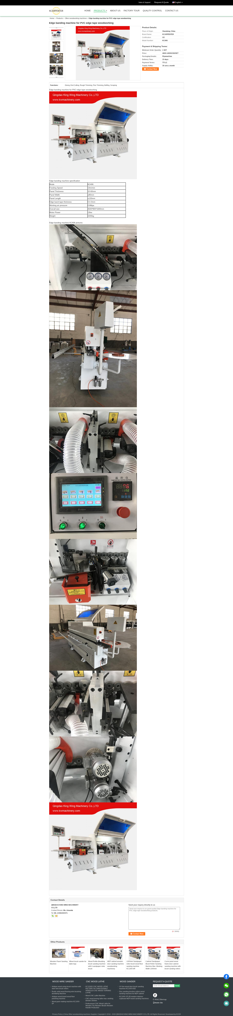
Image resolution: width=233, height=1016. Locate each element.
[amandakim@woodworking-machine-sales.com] (226, 1003)
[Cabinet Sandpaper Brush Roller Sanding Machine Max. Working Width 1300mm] (154, 953)
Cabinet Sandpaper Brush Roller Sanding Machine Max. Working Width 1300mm (154, 965)
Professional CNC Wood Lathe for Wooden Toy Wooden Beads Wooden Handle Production (99, 1006)
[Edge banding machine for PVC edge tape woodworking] (103, 53)
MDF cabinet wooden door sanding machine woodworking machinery (115, 965)
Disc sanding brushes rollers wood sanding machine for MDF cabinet (132, 993)
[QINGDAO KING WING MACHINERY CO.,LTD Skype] (52, 915)
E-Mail (155, 999)
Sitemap (163, 999)
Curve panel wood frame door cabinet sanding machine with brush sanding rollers (173, 965)
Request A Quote (161, 2)
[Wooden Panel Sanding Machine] (58, 953)
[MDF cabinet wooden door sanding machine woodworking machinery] (116, 953)
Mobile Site (159, 1003)
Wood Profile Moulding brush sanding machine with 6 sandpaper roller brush (96, 965)
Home (87, 11)
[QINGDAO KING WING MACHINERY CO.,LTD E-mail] (56, 915)
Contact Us (171, 11)
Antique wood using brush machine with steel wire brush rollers (66, 988)
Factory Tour (132, 11)
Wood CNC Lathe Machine (95, 996)
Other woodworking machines (76, 18)
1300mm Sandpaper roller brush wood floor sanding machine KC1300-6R (134, 965)
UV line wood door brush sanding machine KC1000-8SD (131, 988)
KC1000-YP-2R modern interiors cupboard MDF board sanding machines (134, 998)
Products (99, 11)
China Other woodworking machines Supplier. (81, 1014)
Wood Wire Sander (63, 981)
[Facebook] (226, 977)
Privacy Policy (57, 1014)
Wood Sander (127, 981)
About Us (115, 11)
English (178, 2)
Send (177, 986)
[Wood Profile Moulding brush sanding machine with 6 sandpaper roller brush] (97, 953)
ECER (178, 1014)
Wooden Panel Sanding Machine (59, 962)
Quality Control (152, 11)
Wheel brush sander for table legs (77, 962)
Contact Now (152, 69)
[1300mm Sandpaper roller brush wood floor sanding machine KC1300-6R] (135, 953)
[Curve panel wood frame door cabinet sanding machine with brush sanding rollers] (173, 953)
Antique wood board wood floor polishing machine (63, 998)
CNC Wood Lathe (95, 981)
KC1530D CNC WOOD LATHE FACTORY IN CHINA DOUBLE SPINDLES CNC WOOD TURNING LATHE (98, 990)
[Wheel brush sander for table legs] (77, 953)
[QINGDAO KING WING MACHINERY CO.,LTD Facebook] (155, 995)
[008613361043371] (226, 994)
